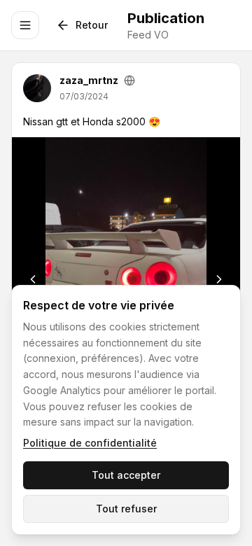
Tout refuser (126, 508)
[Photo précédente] (33, 279)
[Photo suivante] (219, 279)
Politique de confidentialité (90, 443)
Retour (92, 25)
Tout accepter (126, 475)
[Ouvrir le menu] (25, 25)
